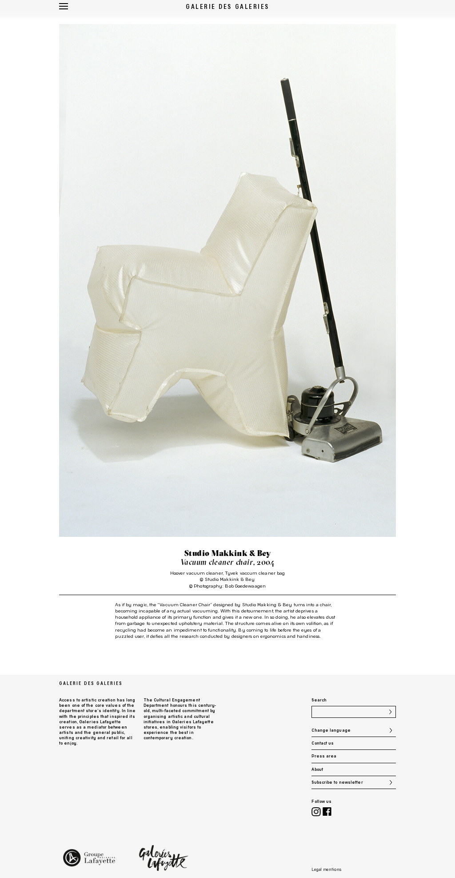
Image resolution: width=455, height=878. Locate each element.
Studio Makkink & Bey (227, 553)
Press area (323, 755)
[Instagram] (315, 812)
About (317, 769)
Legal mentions (326, 869)
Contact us (322, 743)
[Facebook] (327, 812)
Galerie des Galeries (227, 6)
